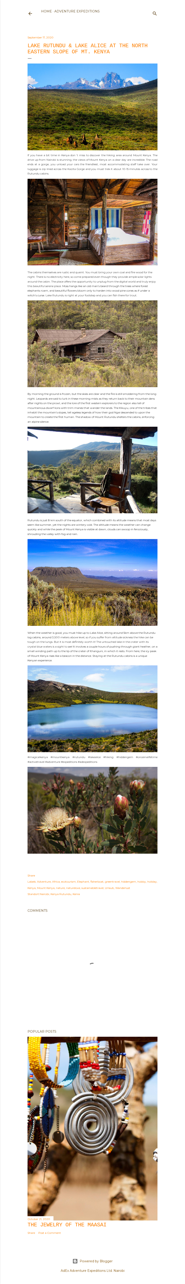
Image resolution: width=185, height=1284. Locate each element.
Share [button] (31, 875)
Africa (56, 881)
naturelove (73, 888)
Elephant (83, 881)
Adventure (44, 881)
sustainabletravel (92, 888)
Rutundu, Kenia (69, 894)
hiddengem (128, 881)
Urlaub (109, 888)
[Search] (154, 12)
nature (60, 888)
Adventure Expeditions (77, 11)
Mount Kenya (46, 888)
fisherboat (97, 881)
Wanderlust (122, 888)
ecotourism (68, 881)
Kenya (32, 888)
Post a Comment (49, 1233)
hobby (141, 881)
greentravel (112, 881)
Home (46, 11)
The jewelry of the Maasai (67, 1225)
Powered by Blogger (96, 1261)
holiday (152, 881)
